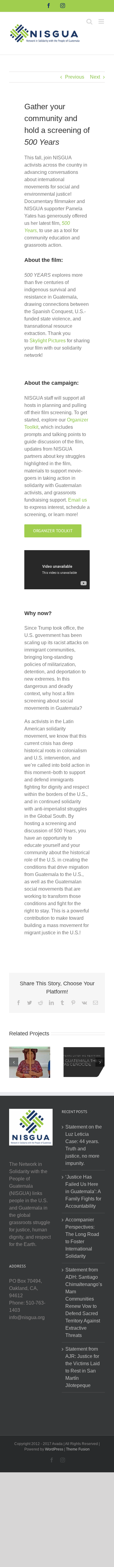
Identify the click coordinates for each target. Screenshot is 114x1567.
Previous (74, 77)
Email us (77, 500)
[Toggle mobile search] (89, 21)
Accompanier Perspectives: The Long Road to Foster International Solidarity (82, 1238)
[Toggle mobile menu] (101, 21)
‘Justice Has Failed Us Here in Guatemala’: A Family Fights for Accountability (83, 1191)
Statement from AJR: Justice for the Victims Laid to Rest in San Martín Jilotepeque (82, 1367)
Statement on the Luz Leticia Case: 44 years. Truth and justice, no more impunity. (83, 1145)
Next (95, 77)
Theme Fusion (78, 1449)
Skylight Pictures (47, 340)
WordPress (54, 1449)
